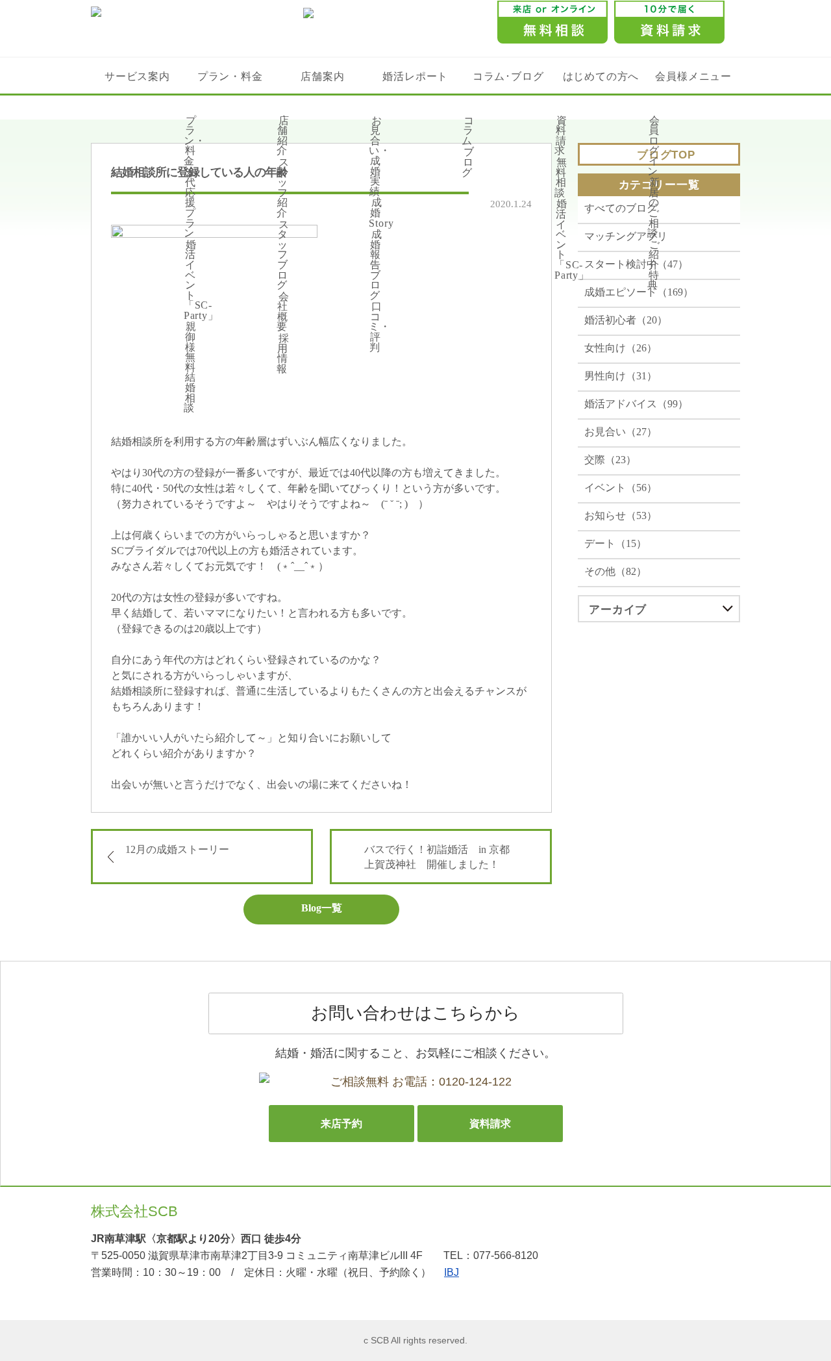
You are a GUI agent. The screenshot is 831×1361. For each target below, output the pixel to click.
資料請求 (560, 136)
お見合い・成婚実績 (380, 156)
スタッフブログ (283, 255)
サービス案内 (137, 76)
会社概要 (283, 312)
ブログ (468, 161)
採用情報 (283, 353)
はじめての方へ (601, 76)
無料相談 (560, 177)
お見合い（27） (620, 431)
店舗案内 (322, 76)
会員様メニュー (693, 76)
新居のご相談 (653, 207)
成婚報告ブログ (375, 265)
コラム (468, 130)
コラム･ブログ (508, 76)
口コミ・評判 (380, 326)
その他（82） (615, 571)
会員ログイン (653, 146)
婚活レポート (415, 76)
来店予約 (341, 1123)
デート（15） (615, 543)
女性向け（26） (620, 347)
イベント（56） (620, 487)
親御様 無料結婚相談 (190, 367)
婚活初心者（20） (625, 319)
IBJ (451, 1272)
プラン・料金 (230, 76)
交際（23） (610, 459)
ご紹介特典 (653, 264)
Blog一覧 (321, 907)
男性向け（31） (620, 375)
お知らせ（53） (620, 515)
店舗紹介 (283, 136)
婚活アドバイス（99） (636, 403)
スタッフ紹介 (283, 187)
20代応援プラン (190, 203)
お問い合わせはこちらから (415, 1013)
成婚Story (381, 212)
